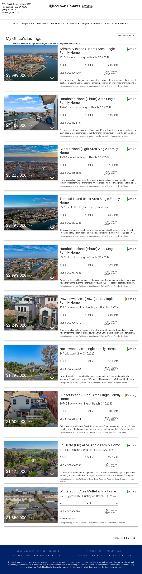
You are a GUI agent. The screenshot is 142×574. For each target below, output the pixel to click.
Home (16, 23)
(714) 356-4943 (9, 10)
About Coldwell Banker (117, 25)
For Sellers (57, 25)
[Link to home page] (70, 6)
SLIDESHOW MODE (126, 36)
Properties (28, 25)
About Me (43, 25)
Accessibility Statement (92, 555)
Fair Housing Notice (121, 555)
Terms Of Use (95, 551)
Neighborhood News (92, 23)
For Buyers (73, 24)
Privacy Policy (114, 551)
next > (134, 538)
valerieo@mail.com (10, 12)
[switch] (52, 76)
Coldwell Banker (24, 551)
